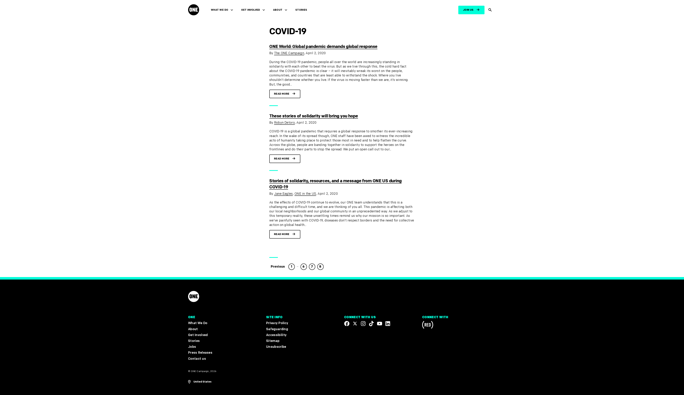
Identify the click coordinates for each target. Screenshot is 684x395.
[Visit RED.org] (427, 325)
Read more (281, 93)
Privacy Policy (277, 323)
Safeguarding (277, 329)
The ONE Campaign (289, 53)
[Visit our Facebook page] (346, 323)
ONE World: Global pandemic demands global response (323, 46)
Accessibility (276, 335)
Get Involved (250, 9)
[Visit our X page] (355, 323)
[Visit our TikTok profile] (371, 323)
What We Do (219, 9)
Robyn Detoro (284, 123)
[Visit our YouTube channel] (379, 323)
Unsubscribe (276, 347)
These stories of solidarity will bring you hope (313, 116)
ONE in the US (305, 194)
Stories (301, 9)
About (278, 9)
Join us (468, 9)
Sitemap (272, 341)
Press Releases (200, 353)
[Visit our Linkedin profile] (387, 323)
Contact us (197, 358)
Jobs (192, 347)
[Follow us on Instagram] (363, 323)
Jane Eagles (283, 194)
